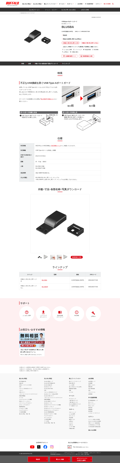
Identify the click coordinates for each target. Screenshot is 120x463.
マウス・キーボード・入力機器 (25, 399)
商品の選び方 (72, 383)
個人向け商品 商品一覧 (24, 414)
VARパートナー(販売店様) (94, 423)
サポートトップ (72, 412)
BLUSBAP (45, 287)
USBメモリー (22, 392)
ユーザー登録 (72, 426)
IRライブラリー (91, 404)
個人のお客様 (92, 430)
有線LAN (21, 383)
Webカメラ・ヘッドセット (25, 401)
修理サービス (72, 419)
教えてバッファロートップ (75, 381)
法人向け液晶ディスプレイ (50, 401)
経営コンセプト (91, 385)
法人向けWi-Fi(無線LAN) (49, 383)
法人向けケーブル (48, 403)
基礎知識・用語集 (72, 388)
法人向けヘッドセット (49, 406)
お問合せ (71, 421)
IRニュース (90, 402)
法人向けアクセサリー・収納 (50, 414)
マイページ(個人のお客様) (94, 419)
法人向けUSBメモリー (49, 396)
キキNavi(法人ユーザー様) (94, 425)
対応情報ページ (55, 146)
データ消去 (46, 421)
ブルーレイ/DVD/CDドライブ (25, 388)
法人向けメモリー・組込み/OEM (51, 394)
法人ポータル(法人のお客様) (94, 421)
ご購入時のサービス (73, 400)
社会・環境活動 (91, 388)
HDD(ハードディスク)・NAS (25, 385)
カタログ (71, 423)
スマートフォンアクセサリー (25, 403)
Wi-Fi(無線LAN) (22, 381)
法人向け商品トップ (48, 381)
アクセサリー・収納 (23, 408)
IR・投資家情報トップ (93, 400)
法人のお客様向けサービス (75, 404)
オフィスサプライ (48, 417)
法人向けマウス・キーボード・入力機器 (52, 405)
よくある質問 (72, 414)
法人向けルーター (48, 386)
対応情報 (71, 417)
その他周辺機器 (22, 412)
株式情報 (90, 411)
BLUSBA (44, 280)
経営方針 (90, 407)
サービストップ (72, 398)
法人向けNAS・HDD (48, 388)
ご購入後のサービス (73, 402)
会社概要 (90, 383)
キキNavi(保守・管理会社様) (94, 426)
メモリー (21, 390)
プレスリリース (91, 392)
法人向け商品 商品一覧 (49, 423)
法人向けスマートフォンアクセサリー (52, 408)
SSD (20, 386)
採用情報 (90, 394)
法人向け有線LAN (48, 385)
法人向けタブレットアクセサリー (51, 410)
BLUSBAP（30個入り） (47, 99)
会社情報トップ (91, 381)
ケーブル (21, 397)
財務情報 (90, 409)
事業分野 (90, 386)
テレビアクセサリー (23, 410)
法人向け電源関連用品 (49, 412)
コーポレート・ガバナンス (94, 413)
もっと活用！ (71, 385)
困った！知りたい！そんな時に (75, 386)
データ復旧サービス (73, 405)
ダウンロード (72, 416)
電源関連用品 (22, 406)
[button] (77, 257)
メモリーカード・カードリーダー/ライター (28, 394)
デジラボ (71, 392)
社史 (89, 390)
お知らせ (71, 425)
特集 (70, 390)
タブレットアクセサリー (24, 405)
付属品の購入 (72, 428)
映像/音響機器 (22, 396)
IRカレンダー (91, 405)
